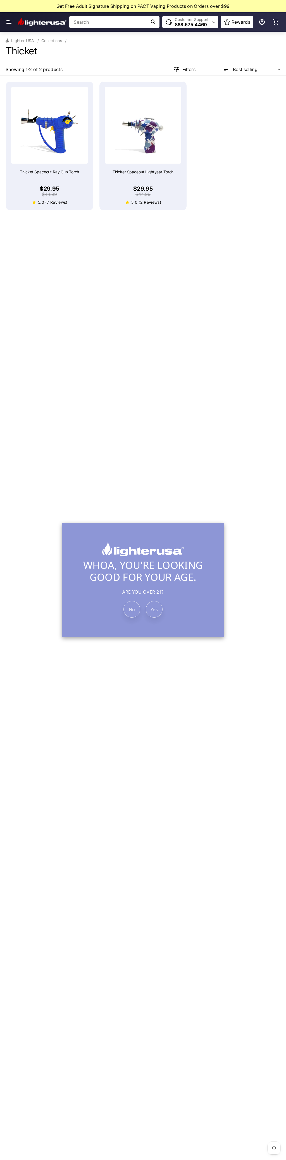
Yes (154, 609)
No (132, 609)
